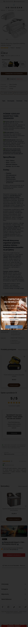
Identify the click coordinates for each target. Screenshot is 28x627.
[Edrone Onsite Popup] (14, 313)
